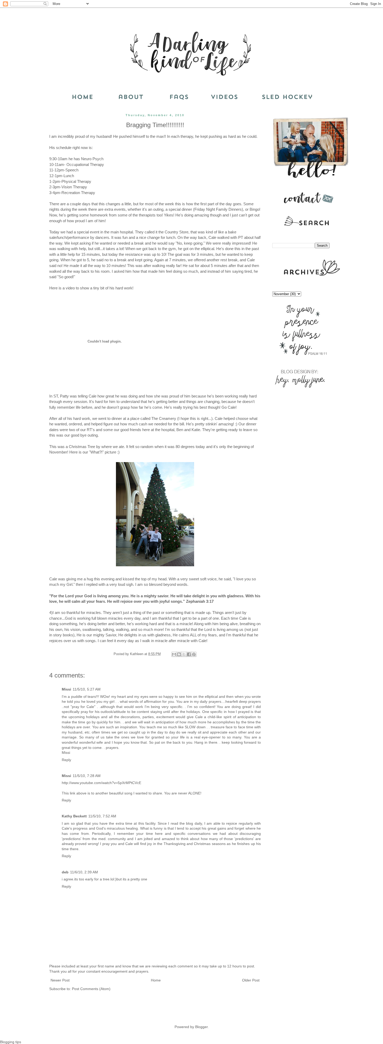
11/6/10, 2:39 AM (84, 872)
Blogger (201, 1027)
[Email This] (174, 654)
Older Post (251, 980)
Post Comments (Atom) (91, 989)
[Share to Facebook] (188, 654)
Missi (66, 689)
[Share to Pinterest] (193, 654)
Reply (66, 760)
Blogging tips (10, 1042)
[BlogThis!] (179, 654)
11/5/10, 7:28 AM (87, 776)
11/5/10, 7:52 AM (102, 816)
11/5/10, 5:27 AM (87, 689)
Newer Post (60, 980)
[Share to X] (184, 654)
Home (156, 980)
